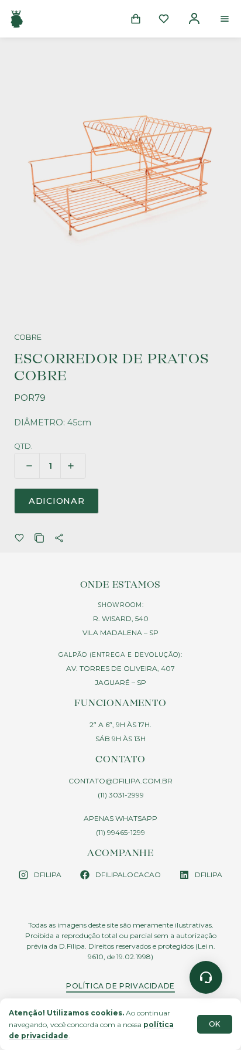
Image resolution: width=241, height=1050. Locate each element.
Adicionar (56, 501)
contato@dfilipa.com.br (120, 780)
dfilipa (47, 874)
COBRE (28, 338)
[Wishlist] (163, 18)
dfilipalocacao (128, 874)
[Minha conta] (194, 19)
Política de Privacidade (120, 985)
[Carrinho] (135, 18)
